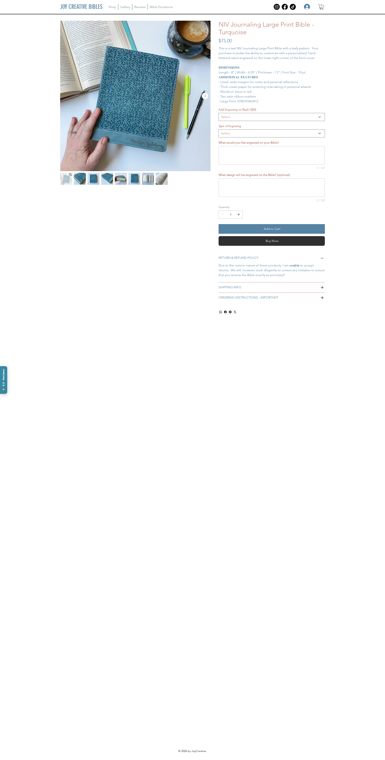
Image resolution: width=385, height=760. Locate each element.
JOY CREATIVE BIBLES (81, 6)
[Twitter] (235, 312)
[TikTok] (293, 7)
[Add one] (239, 214)
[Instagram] (277, 7)
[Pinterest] (230, 312)
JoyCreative (198, 751)
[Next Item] (205, 96)
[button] (321, 7)
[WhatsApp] (221, 312)
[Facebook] (285, 7)
